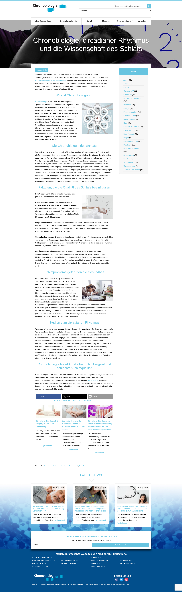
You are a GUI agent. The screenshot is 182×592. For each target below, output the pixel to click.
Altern (125, 80)
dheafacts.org (95, 563)
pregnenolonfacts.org (127, 563)
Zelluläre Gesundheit (131, 170)
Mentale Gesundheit (131, 149)
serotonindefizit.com (40, 566)
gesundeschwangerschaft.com (44, 560)
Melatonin (64, 466)
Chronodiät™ (128, 91)
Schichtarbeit (73, 466)
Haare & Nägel (129, 119)
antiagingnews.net (69, 563)
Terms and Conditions (116, 585)
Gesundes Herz (129, 116)
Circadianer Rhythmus (52, 466)
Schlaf (81, 466)
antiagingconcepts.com (99, 560)
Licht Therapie (129, 134)
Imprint (128, 585)
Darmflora (127, 105)
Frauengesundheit (130, 112)
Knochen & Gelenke (131, 127)
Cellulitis (126, 87)
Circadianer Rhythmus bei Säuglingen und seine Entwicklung (47, 424)
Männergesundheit (130, 141)
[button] (48, 396)
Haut (125, 123)
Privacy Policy (100, 585)
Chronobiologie (41, 102)
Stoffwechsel (128, 162)
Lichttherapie (93, 380)
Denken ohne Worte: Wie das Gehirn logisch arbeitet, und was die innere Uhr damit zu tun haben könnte (132, 508)
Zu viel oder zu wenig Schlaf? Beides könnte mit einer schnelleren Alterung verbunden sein (48, 508)
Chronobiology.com (50, 8)
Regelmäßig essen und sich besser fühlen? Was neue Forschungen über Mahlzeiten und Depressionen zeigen (90, 508)
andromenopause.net (70, 560)
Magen (126, 138)
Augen (125, 84)
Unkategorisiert (129, 166)
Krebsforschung (129, 130)
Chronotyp (127, 95)
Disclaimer (89, 585)
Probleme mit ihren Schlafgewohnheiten (50, 80)
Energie (126, 108)
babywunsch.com (39, 563)
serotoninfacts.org (126, 560)
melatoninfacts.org (97, 566)
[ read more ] (48, 446)
